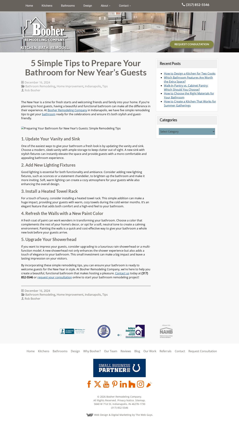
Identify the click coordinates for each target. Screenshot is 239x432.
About (105, 5)
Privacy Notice (125, 400)
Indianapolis (93, 86)
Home (29, 5)
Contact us (122, 273)
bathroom (48, 114)
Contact (124, 5)
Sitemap (140, 400)
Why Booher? (92, 351)
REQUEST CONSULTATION (191, 44)
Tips (105, 86)
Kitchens (47, 5)
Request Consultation (202, 351)
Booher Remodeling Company (67, 110)
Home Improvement (70, 86)
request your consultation (54, 277)
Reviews (126, 351)
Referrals (165, 351)
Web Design (101, 414)
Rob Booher (32, 90)
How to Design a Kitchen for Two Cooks (190, 73)
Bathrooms (68, 5)
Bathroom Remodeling (40, 86)
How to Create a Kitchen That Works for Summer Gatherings (190, 103)
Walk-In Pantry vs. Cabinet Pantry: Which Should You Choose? (186, 87)
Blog (137, 351)
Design (87, 5)
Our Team (110, 351)
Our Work (149, 351)
